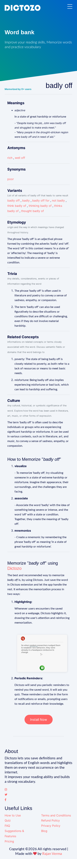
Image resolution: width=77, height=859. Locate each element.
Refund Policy (50, 820)
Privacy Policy (50, 825)
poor (10, 179)
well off (20, 158)
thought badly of (32, 211)
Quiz (8, 820)
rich (9, 158)
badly (26, 200)
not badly (58, 200)
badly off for (40, 200)
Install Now (38, 719)
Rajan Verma (52, 854)
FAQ (7, 825)
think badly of (16, 205)
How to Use (13, 815)
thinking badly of (40, 205)
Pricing (9, 841)
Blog (44, 831)
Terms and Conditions (56, 815)
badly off (13, 200)
